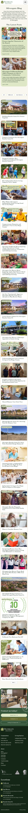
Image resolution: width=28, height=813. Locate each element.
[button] (25, 2)
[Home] (7, 2)
